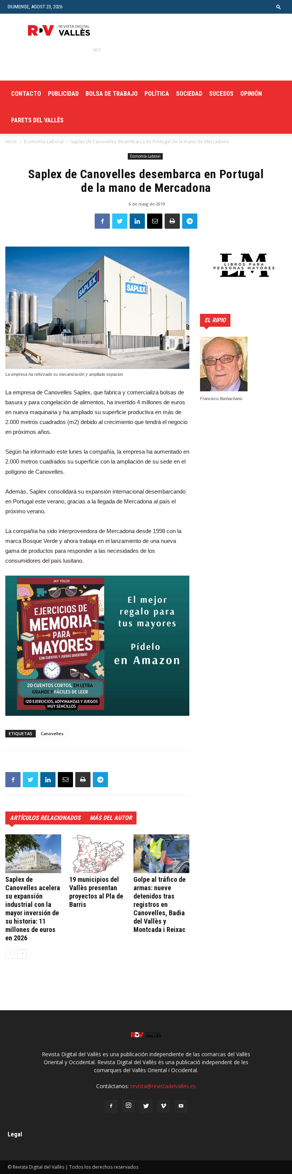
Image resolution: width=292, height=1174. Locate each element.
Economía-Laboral (43, 141)
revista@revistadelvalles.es (163, 1086)
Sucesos (221, 93)
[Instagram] (128, 1106)
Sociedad (189, 93)
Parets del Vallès (37, 120)
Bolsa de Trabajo (112, 93)
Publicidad (63, 93)
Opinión (251, 93)
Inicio (11, 141)
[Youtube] (181, 1106)
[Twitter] (146, 1106)
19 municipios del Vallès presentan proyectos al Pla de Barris (96, 891)
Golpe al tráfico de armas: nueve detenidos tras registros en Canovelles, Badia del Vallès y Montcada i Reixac (159, 904)
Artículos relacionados (45, 817)
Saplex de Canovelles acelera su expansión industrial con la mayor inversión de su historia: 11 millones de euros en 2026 (32, 908)
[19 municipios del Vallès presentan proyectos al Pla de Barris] (97, 853)
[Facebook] (111, 1106)
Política (156, 93)
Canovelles (52, 733)
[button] (278, 6)
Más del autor (111, 817)
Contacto (26, 93)
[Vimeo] (163, 1106)
